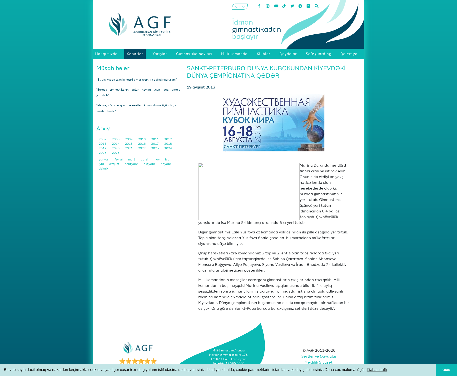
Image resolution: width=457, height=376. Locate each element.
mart (132, 159)
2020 (116, 148)
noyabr (166, 164)
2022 (142, 148)
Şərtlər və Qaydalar (319, 357)
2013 (103, 143)
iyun (168, 159)
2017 (155, 143)
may (157, 159)
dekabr (104, 168)
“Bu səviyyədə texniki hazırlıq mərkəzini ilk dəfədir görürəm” (136, 79)
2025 (103, 153)
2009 (129, 139)
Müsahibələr (112, 68)
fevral (118, 159)
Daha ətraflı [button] (377, 370)
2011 (155, 139)
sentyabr (132, 164)
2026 (115, 153)
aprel (145, 159)
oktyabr (150, 164)
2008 (116, 139)
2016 (142, 143)
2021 (129, 148)
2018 (168, 143)
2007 (103, 139)
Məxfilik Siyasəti (318, 363)
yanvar (104, 159)
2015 (129, 143)
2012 (168, 139)
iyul (101, 164)
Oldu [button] (446, 370)
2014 (116, 143)
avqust (114, 164)
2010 (142, 139)
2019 (103, 148)
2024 (168, 148)
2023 (155, 148)
